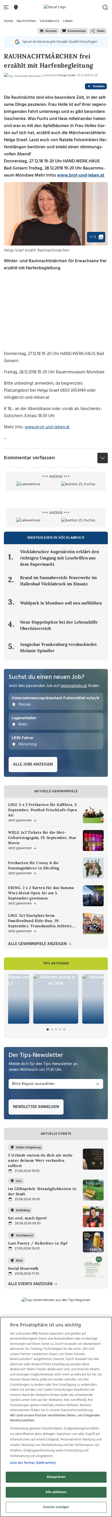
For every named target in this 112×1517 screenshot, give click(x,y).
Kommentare (77, 31)
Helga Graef (66, 75)
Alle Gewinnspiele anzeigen (38, 944)
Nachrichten (26, 21)
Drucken (51, 31)
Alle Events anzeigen (31, 1284)
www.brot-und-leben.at (80, 175)
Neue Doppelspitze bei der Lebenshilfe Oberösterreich (59, 625)
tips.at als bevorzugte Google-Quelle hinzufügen (59, 42)
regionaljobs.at (73, 686)
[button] (7, 7)
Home (8, 21)
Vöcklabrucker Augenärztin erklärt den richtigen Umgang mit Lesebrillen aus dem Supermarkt (59, 558)
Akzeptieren (56, 1477)
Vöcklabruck (49, 21)
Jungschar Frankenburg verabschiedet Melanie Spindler (58, 647)
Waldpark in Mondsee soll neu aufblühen (61, 602)
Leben (68, 21)
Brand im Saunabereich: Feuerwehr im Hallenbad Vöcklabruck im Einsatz (58, 580)
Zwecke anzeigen (56, 1507)
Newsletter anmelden (36, 1107)
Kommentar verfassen (29, 458)
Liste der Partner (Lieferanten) (33, 1463)
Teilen (101, 31)
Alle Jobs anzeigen (33, 764)
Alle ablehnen (56, 1492)
